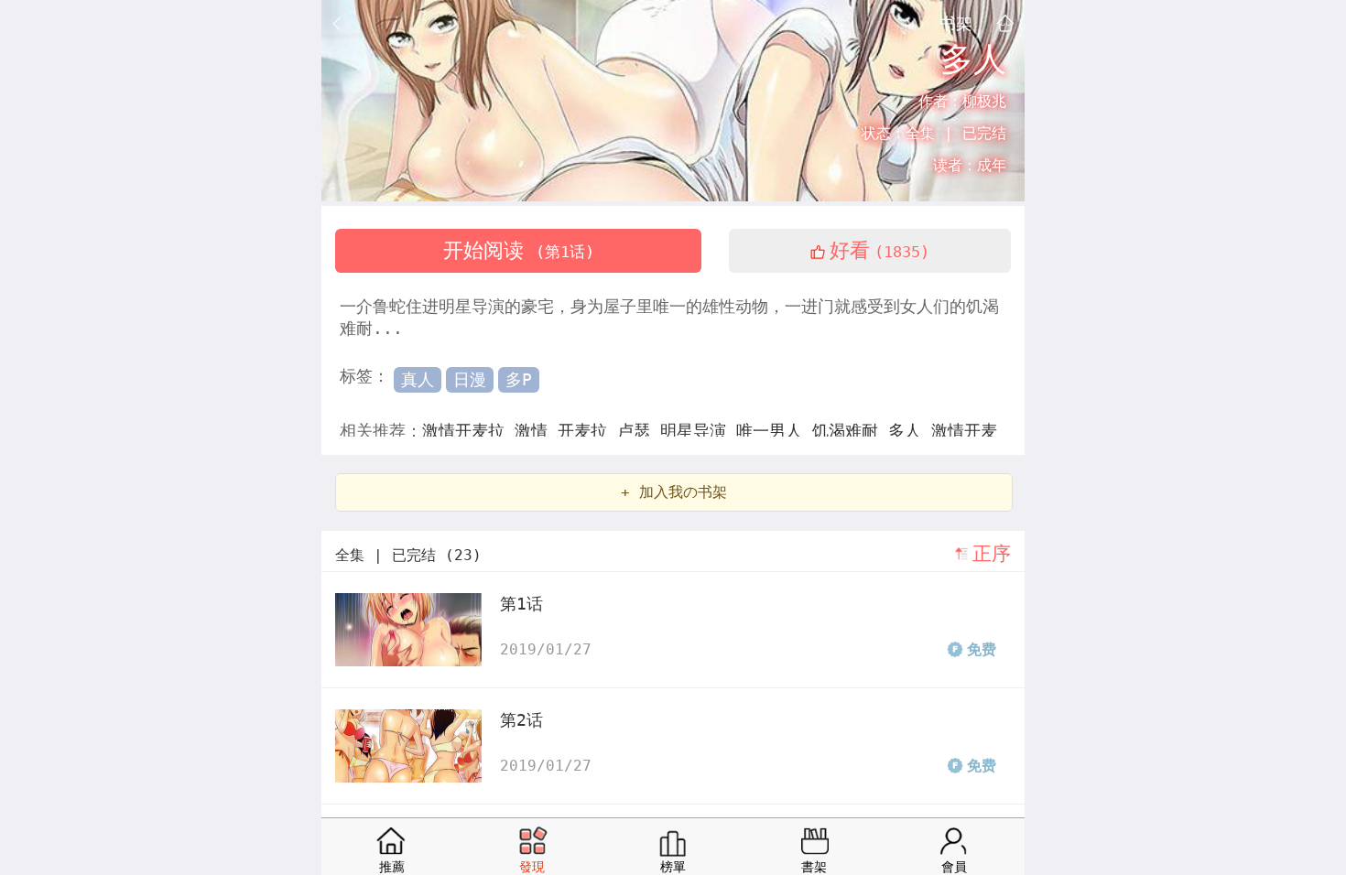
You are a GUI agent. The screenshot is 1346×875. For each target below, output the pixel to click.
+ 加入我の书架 (674, 492)
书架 (955, 23)
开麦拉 (587, 430)
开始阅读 (518, 250)
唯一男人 (774, 430)
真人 (417, 379)
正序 (991, 554)
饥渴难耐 (850, 430)
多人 (909, 430)
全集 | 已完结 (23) (408, 555)
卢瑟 (638, 430)
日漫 (469, 379)
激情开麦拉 (468, 430)
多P (518, 379)
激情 (536, 430)
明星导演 (698, 430)
